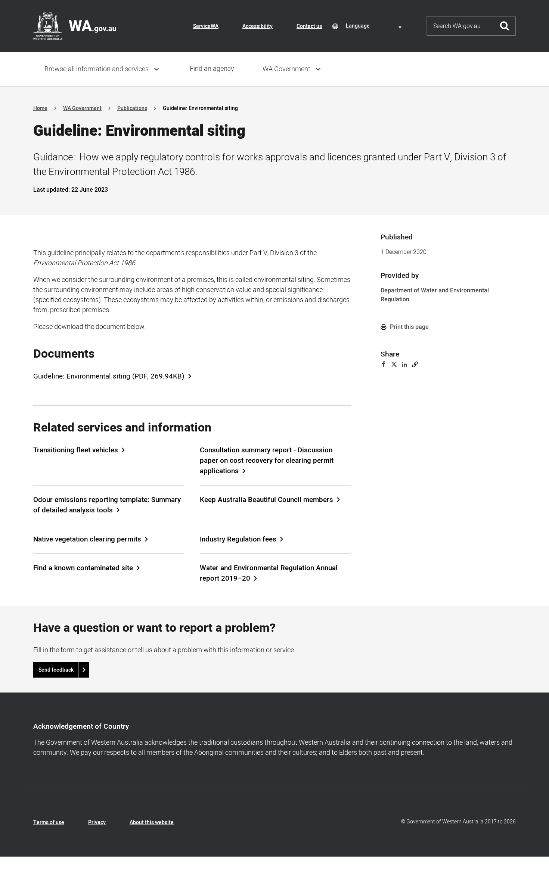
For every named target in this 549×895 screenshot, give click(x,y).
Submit (504, 26)
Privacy (97, 822)
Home (40, 108)
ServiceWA (205, 26)
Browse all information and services (96, 69)
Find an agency (212, 69)
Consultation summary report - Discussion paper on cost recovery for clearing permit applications (267, 460)
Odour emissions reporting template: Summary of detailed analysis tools (107, 504)
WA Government (286, 69)
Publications (132, 108)
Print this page (408, 327)
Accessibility (257, 26)
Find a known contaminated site (83, 568)
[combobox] (375, 26)
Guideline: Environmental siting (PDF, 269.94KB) (108, 376)
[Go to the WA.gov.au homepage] (74, 25)
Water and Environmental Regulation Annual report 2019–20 (269, 573)
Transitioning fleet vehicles (75, 450)
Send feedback (56, 670)
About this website (152, 822)
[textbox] (375, 26)
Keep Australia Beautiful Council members (266, 499)
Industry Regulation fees (238, 539)
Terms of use (48, 822)
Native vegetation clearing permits (87, 539)
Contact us (309, 26)
